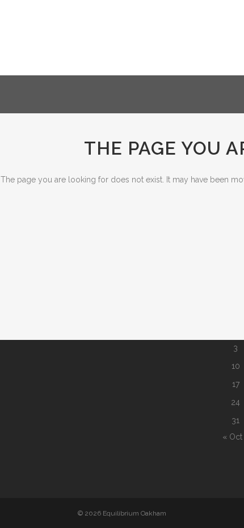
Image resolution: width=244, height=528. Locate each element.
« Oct (232, 436)
